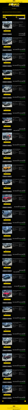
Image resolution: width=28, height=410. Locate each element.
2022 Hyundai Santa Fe (19, 211)
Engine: (13, 88)
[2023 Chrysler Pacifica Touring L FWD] (7, 88)
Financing (9, 34)
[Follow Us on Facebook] (13, 0)
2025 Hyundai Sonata (18, 306)
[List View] (5, 17)
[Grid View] (3, 17)
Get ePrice (23, 176)
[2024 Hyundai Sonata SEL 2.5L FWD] (7, 293)
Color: (19, 88)
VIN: (19, 26)
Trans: (13, 41)
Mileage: (20, 24)
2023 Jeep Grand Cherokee (18, 370)
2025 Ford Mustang (16, 150)
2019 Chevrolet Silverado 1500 (19, 54)
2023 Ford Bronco (17, 134)
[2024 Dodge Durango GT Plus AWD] (7, 104)
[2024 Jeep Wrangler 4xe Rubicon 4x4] (7, 388)
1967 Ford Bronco (16, 117)
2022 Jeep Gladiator (18, 354)
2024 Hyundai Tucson (17, 323)
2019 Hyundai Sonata (18, 274)
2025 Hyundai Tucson (18, 338)
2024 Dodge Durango (19, 101)
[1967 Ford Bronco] (7, 120)
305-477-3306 (19, 408)
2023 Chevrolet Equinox (17, 38)
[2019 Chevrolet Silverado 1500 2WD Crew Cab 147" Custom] (7, 56)
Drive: (13, 26)
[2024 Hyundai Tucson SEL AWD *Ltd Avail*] (7, 325)
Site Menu (14, 8)
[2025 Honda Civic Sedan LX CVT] (7, 182)
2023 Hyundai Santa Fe (19, 226)
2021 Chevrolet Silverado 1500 (19, 70)
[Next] (24, 17)
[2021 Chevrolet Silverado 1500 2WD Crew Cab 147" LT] (7, 72)
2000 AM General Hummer (18, 22)
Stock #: (13, 24)
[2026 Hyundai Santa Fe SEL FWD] (7, 261)
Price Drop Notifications (7, 46)
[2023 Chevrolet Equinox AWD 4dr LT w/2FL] (7, 40)
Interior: (20, 41)
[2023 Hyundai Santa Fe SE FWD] (7, 245)
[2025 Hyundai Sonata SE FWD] (7, 309)
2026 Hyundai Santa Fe (19, 258)
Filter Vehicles (14, 15)
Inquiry (5, 34)
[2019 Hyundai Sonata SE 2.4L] (7, 277)
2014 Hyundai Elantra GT (17, 196)
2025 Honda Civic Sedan (19, 179)
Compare (7, 29)
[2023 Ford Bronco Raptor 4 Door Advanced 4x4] (7, 136)
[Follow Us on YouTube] (14, 0)
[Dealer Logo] (14, 5)
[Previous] (16, 17)
